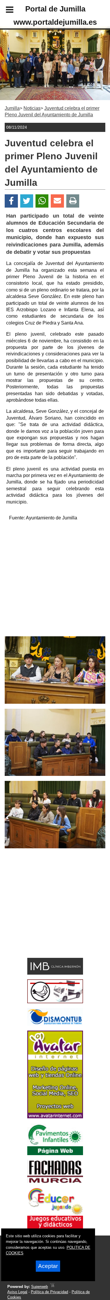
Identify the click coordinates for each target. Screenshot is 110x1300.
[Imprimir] (72, 201)
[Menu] (4, 10)
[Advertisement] (55, 581)
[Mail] (57, 201)
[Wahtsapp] (42, 201)
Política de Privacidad (49, 1292)
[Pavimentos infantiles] (55, 1153)
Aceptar (48, 1266)
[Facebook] (11, 201)
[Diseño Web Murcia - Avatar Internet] (52, 1286)
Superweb (39, 1286)
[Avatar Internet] (55, 1116)
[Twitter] (26, 201)
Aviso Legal (17, 1292)
